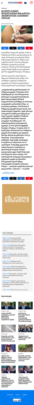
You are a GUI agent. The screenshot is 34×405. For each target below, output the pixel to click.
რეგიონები (20, 353)
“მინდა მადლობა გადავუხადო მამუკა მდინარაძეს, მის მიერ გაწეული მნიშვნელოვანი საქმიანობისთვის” (25, 380)
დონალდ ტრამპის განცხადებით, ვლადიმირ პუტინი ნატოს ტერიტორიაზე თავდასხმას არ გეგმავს (14, 239)
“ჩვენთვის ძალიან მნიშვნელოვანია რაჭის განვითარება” (13, 262)
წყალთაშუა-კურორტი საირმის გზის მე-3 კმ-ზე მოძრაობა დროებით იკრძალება (15, 275)
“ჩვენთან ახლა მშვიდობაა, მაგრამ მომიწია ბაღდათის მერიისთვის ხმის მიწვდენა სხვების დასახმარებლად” (15, 268)
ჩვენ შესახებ (10, 394)
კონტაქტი (24, 394)
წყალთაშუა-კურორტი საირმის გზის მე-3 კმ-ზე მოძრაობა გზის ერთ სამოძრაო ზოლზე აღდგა (16, 256)
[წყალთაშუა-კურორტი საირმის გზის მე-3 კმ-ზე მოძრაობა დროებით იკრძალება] (25, 348)
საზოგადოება (4, 8)
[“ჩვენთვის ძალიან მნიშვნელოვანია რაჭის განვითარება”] (25, 328)
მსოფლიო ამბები (5, 311)
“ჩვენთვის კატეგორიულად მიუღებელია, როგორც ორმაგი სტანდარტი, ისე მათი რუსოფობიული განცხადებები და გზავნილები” (16, 283)
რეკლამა (18, 394)
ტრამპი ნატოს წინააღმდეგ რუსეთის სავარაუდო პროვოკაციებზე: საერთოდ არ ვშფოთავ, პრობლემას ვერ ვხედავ (14, 247)
